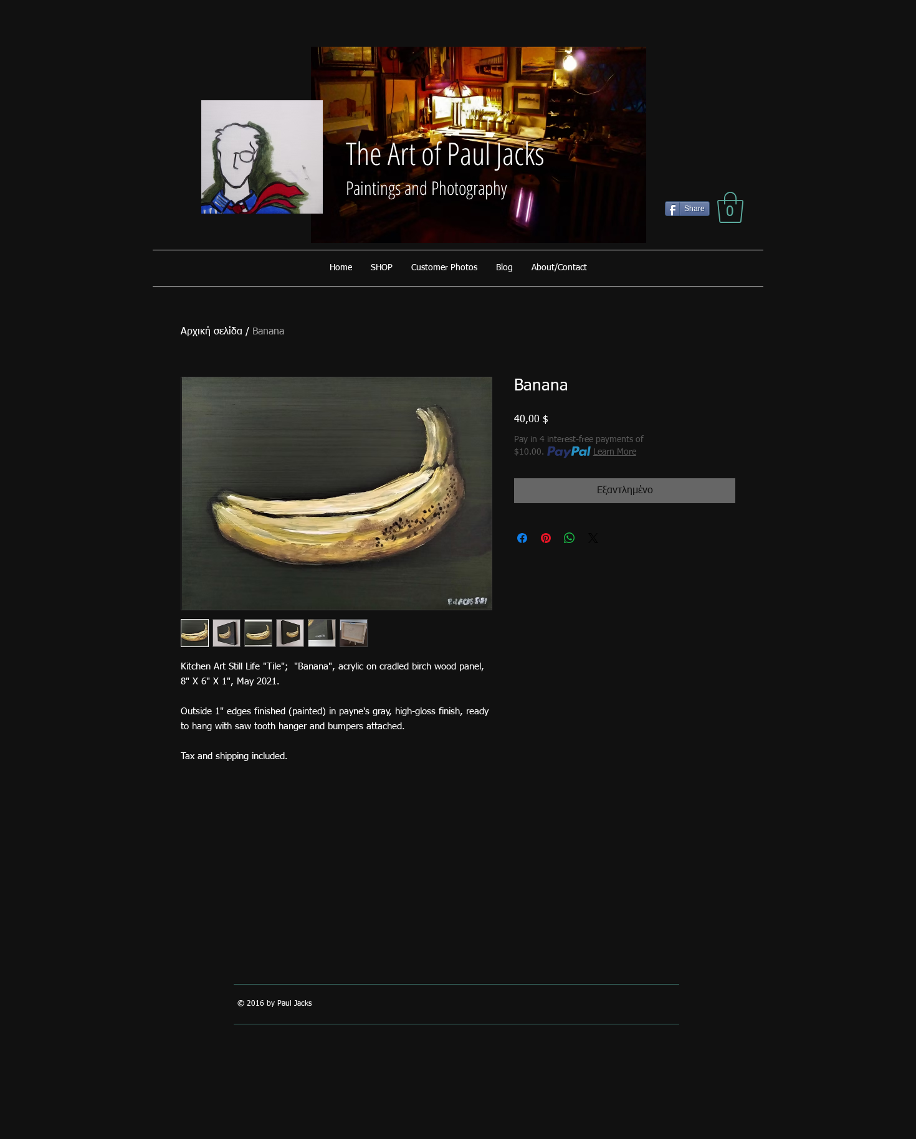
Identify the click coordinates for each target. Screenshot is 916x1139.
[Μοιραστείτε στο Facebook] (522, 538)
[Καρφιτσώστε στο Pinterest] (545, 538)
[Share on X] (593, 538)
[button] (730, 207)
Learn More (614, 452)
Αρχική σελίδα (211, 332)
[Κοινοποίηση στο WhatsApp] (569, 538)
